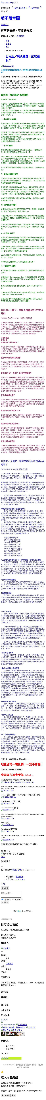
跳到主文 (4, 25)
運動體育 (19, 877)
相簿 (7, 41)
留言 (19, 870)
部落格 (8, 44)
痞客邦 (14, 870)
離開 (13, 1095)
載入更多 (5, 888)
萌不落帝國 (10, 18)
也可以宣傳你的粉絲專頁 (8, 1025)
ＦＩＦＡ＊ (20, 879)
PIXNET (11, 1065)
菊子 (3, 857)
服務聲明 (26, 1067)
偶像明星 (20, 36)
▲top (3, 884)
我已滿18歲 (6, 1095)
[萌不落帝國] (2, 1022)
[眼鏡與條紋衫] (13, 1036)
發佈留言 (5, 902)
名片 (7, 47)
